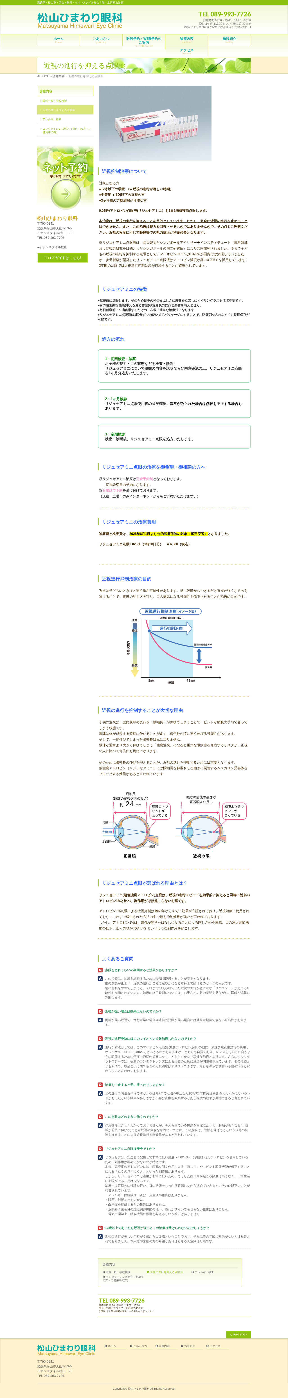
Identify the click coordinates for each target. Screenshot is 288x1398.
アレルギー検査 (204, 1272)
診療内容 (109, 1264)
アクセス (215, 1346)
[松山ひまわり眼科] (80, 25)
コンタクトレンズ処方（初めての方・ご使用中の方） (123, 1278)
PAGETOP (240, 1334)
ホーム (112, 1346)
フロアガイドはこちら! (62, 258)
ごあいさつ (140, 1346)
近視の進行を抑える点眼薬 (166, 1272)
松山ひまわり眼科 (139, 1388)
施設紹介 (189, 1346)
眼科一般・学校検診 (118, 1272)
